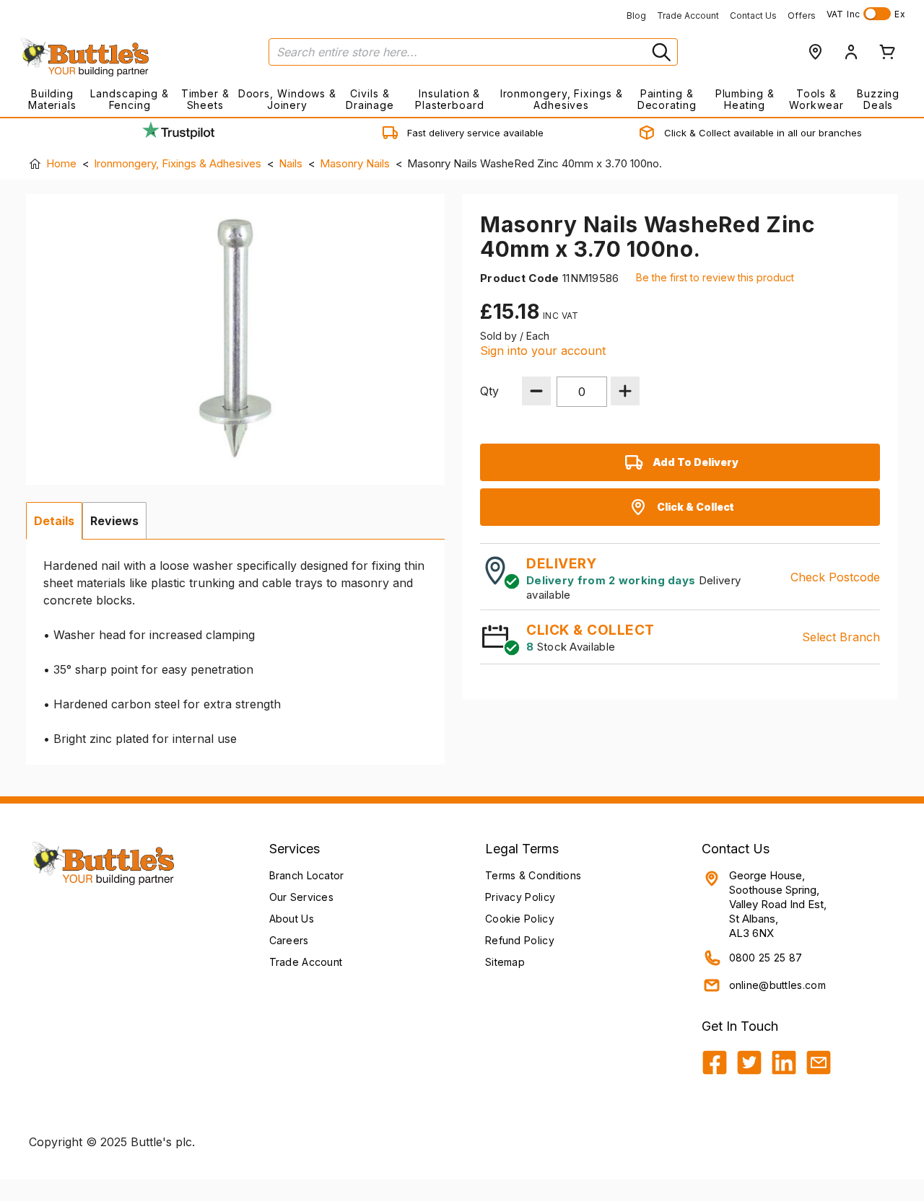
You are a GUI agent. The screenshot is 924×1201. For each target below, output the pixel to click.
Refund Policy (519, 940)
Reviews (114, 521)
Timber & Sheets (205, 99)
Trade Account (688, 15)
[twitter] (749, 1062)
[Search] (659, 52)
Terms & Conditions (533, 875)
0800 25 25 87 (766, 957)
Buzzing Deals (878, 99)
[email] (819, 1062)
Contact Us (753, 15)
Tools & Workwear (816, 99)
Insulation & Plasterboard (449, 99)
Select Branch (841, 637)
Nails (290, 163)
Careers (289, 940)
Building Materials (52, 99)
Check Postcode (835, 577)
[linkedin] (784, 1062)
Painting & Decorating (667, 99)
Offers (802, 15)
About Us (291, 918)
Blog (636, 15)
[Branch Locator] (815, 52)
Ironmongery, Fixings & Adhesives (561, 99)
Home (61, 163)
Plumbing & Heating (745, 99)
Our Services (301, 897)
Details (54, 521)
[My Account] (851, 52)
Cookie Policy (519, 918)
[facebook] (715, 1062)
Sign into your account (543, 350)
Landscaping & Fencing (129, 99)
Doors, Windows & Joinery (287, 99)
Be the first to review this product (715, 277)
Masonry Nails (355, 163)
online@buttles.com (777, 985)
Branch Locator (306, 875)
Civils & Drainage (370, 99)
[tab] (54, 521)
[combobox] (473, 52)
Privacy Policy (520, 897)
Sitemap (505, 962)
